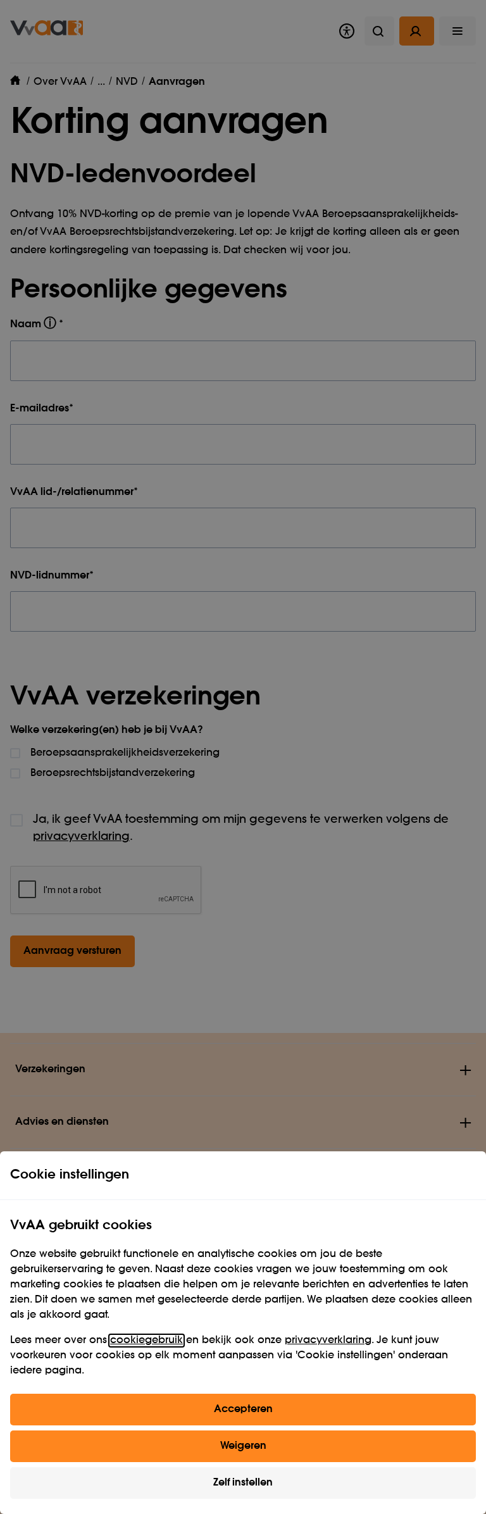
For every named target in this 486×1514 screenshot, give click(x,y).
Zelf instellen (243, 1483)
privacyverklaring (328, 1341)
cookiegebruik (146, 1341)
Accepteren (243, 1410)
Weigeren (243, 1446)
